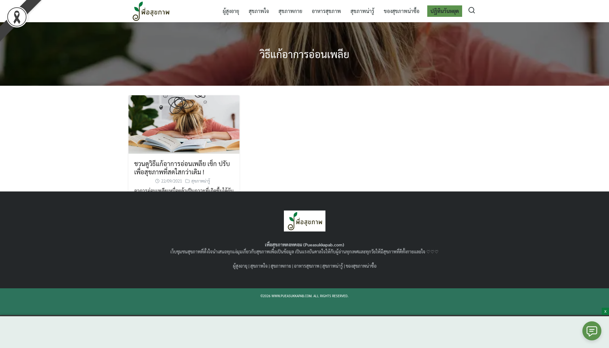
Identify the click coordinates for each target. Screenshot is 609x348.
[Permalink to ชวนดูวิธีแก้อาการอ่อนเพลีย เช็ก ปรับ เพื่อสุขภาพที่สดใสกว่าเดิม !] (183, 123)
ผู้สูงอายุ (231, 11)
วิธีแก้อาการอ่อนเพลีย (304, 53)
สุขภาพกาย (290, 11)
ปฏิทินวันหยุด (444, 11)
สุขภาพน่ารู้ (362, 11)
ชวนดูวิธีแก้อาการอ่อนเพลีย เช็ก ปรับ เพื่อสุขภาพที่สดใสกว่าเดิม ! (182, 167)
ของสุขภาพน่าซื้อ (401, 11)
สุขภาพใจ (259, 11)
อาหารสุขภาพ (326, 11)
